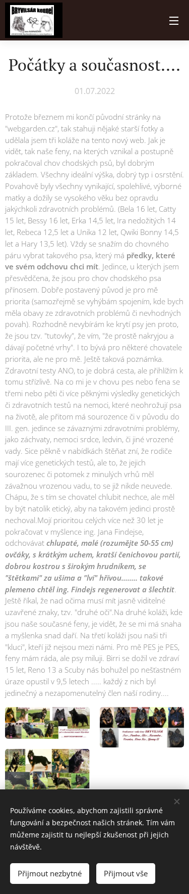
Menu (174, 20)
